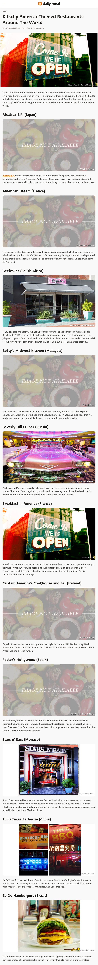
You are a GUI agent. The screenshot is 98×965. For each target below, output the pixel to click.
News (5, 11)
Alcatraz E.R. (9, 175)
